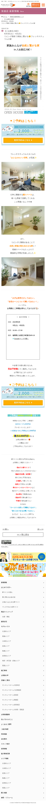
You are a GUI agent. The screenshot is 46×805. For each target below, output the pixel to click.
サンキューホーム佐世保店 (11, 705)
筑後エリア (5, 636)
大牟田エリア (6, 641)
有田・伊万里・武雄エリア (11, 661)
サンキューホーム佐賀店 (10, 695)
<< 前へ (6, 529)
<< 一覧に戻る (23, 534)
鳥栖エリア (5, 651)
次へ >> (40, 529)
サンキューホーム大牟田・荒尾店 (13, 709)
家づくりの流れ (7, 592)
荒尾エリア (5, 665)
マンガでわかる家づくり (10, 607)
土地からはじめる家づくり (11, 602)
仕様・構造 (5, 617)
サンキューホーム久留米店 (11, 685)
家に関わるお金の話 (8, 597)
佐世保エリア (6, 656)
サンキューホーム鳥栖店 (10, 700)
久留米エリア (6, 631)
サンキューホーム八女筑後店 (11, 690)
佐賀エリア (5, 646)
